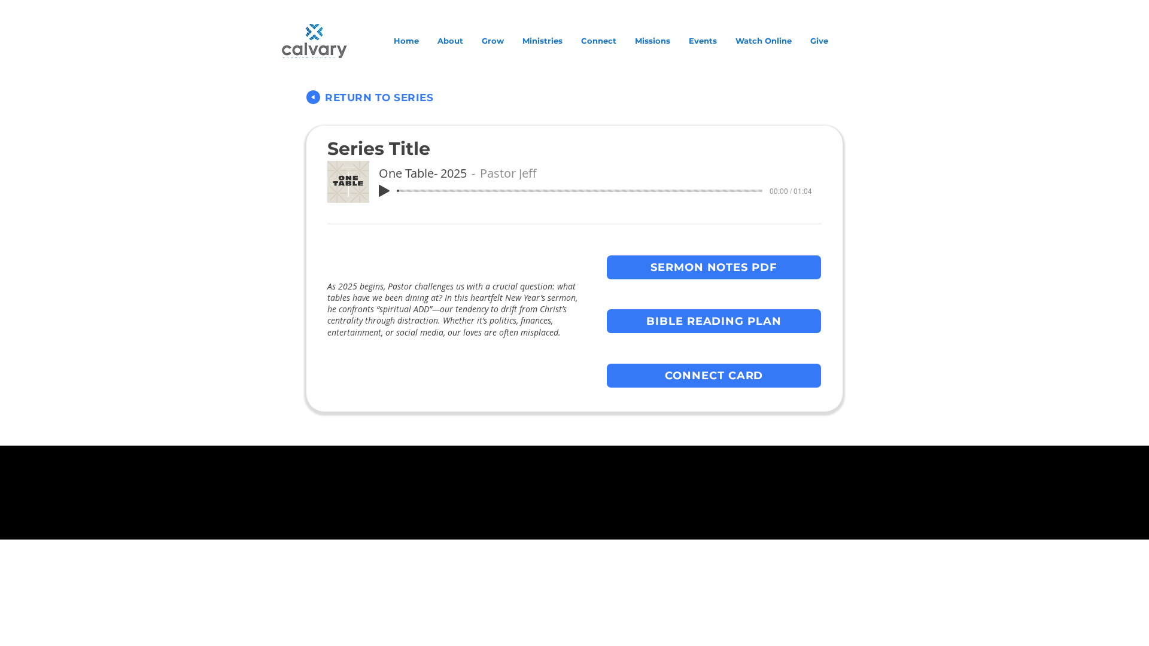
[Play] (384, 191)
